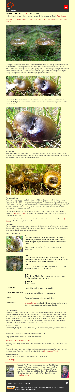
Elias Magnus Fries (19, 213)
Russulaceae (61, 16)
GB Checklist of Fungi (50, 351)
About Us (10, 383)
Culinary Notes (53, 19)
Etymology (33, 19)
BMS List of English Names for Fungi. (18, 340)
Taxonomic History (21, 19)
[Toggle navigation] (66, 7)
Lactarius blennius (31, 303)
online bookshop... (23, 375)
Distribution (10, 19)
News (21, 383)
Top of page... (11, 360)
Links (16, 383)
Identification (42, 19)
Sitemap (27, 383)
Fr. (26, 13)
